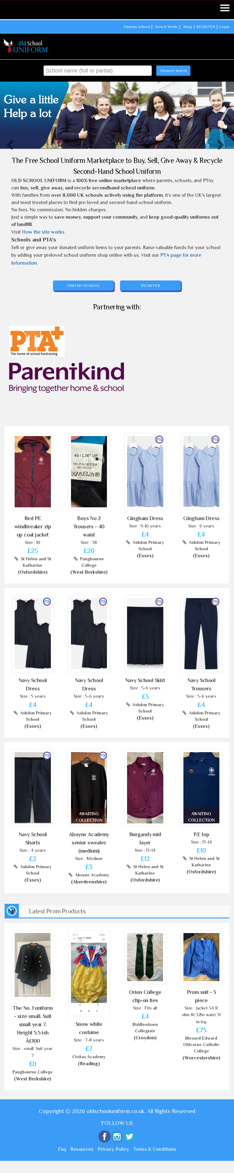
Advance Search (173, 71)
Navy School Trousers (201, 684)
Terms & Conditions (154, 1149)
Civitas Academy (88, 1056)
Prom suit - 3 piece (201, 996)
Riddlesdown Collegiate (145, 1027)
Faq (62, 1149)
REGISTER (205, 26)
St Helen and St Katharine (34, 562)
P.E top (201, 834)
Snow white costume (89, 1028)
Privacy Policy (113, 1149)
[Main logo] (25, 46)
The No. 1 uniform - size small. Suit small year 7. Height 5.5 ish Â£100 (32, 1024)
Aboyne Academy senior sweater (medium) (89, 842)
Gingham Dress (145, 518)
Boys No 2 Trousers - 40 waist (89, 526)
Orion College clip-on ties (145, 996)
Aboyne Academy (91, 874)
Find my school (137, 26)
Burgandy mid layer (145, 838)
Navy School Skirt (145, 680)
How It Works (166, 26)
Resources (81, 1149)
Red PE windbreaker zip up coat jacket (32, 526)
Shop (187, 26)
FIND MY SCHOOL (83, 285)
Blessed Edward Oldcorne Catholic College (201, 1044)
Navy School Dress (33, 684)
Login (224, 26)
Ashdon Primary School (147, 545)
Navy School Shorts (33, 838)
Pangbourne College (91, 562)
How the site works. (44, 232)
